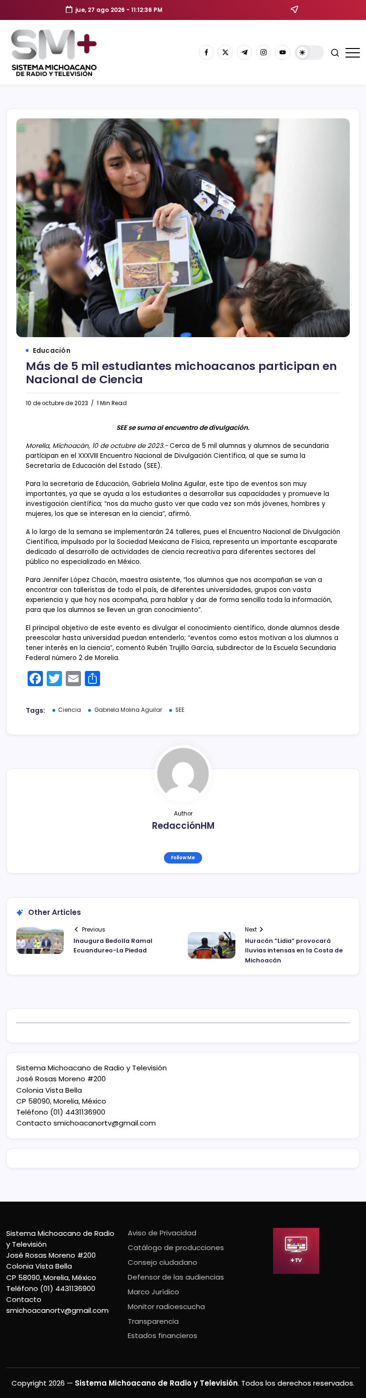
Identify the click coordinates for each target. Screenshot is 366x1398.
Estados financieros (162, 1335)
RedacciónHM (183, 825)
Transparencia (153, 1321)
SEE (179, 710)
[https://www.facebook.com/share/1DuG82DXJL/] (206, 52)
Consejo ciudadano (162, 1262)
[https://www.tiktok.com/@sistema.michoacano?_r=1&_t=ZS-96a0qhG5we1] (244, 52)
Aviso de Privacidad (162, 1233)
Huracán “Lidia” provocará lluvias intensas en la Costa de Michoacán (294, 950)
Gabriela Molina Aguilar (128, 710)
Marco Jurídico (153, 1292)
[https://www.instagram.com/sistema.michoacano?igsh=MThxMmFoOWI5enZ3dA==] (263, 52)
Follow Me (183, 857)
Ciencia (69, 710)
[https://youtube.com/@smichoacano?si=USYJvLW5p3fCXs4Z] (282, 52)
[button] (309, 52)
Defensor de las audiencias (176, 1277)
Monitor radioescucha (166, 1306)
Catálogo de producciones (176, 1247)
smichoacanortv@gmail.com (104, 1123)
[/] (225, 52)
